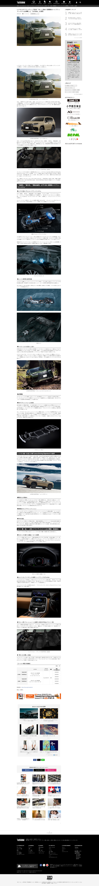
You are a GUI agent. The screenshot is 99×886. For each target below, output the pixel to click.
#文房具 (74, 89)
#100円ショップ (73, 85)
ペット (50, 855)
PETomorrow (78, 857)
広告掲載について (75, 865)
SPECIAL (78, 852)
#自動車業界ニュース (35, 13)
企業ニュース (78, 851)
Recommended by (76, 37)
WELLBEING (78, 855)
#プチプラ (67, 87)
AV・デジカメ (19, 847)
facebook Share (35, 760)
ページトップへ (49, 833)
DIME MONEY (41, 847)
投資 (39, 848)
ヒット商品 (30, 850)
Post (39, 760)
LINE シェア (43, 760)
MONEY (41, 845)
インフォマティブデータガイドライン (67, 864)
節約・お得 (40, 850)
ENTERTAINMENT (67, 845)
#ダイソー (72, 87)
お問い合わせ (76, 864)
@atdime (28, 770)
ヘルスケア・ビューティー (53, 854)
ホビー (63, 850)
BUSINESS (31, 845)
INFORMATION (79, 845)
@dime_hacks (51, 770)
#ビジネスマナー (68, 89)
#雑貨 (78, 89)
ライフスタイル (23, 5)
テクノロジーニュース (20, 854)
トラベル (50, 850)
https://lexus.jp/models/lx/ (27, 687)
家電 (17, 850)
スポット (63, 847)
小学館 (53, 865)
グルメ (50, 848)
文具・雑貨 (51, 851)
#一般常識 (67, 85)
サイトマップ (58, 864)
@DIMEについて (52, 864)
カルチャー (64, 848)
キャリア (30, 847)
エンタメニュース (65, 851)
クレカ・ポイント (42, 851)
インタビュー (31, 851)
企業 (29, 848)
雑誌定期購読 (57, 865)
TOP (18, 5)
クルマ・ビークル (30, 5)
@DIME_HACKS (40, 770)
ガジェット (19, 851)
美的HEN (77, 858)
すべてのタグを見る (77, 94)
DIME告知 (76, 847)
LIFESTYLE (52, 845)
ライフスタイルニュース (53, 857)
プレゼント (77, 848)
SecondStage (78, 854)
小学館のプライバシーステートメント (66, 865)
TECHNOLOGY (21, 845)
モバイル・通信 (19, 848)
